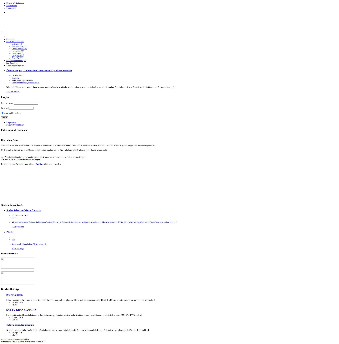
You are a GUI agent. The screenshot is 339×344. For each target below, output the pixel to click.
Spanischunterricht (19, 83)
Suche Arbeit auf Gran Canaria (23, 210)
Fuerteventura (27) (19, 46)
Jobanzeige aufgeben (15, 65)
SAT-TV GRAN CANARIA (21, 310)
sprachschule (33, 83)
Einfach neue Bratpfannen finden (15, 339)
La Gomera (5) (18, 53)
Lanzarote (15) (18, 51)
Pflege (9, 232)
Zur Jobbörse (11, 63)
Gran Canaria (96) (19, 49)
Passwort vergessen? (15, 125)
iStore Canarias (14, 294)
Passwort (5, 108)
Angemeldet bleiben (12, 113)
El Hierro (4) (17, 44)
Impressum (10, 8)
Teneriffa (15, 78)
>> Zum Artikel (12, 92)
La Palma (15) (18, 56)
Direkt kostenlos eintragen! (29, 159)
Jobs (13, 218)
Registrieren (11, 122)
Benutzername (7, 103)
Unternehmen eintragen (16, 60)
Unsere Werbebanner (15, 3)
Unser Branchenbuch (15, 41)
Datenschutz (11, 6)
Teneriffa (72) (17, 58)
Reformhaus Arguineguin (20, 324)
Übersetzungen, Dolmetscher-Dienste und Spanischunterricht (39, 70)
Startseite (10, 39)
